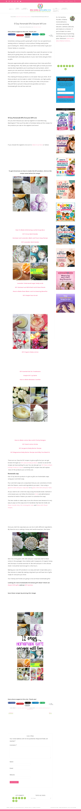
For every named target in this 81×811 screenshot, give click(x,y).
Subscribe (60, 1)
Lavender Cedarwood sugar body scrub (30, 283)
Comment (13, 745)
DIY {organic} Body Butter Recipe (30, 448)
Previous (11, 712)
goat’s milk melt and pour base (42, 487)
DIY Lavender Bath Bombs (30, 242)
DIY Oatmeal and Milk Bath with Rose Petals (30, 287)
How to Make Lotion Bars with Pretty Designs (30, 440)
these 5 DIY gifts (13, 585)
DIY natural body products (29, 463)
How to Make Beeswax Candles (30, 379)
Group (71, 1)
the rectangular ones (27, 505)
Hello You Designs (72, 807)
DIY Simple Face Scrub (30, 295)
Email (11, 768)
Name (11, 762)
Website (12, 775)
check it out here (37, 145)
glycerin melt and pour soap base (18, 487)
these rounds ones (14, 505)
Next (50, 712)
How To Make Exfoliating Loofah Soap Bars (30, 230)
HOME (8, 807)
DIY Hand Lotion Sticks (30, 444)
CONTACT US (12, 807)
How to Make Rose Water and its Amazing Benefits (30, 291)
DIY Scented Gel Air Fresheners (30, 371)
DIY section (29, 585)
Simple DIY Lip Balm (30, 375)
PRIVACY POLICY (28, 807)
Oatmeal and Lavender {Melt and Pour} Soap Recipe (30, 238)
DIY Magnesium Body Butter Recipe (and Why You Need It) (30, 452)
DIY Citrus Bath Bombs (30, 234)
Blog (66, 1)
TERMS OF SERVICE (36, 807)
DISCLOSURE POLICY (20, 807)
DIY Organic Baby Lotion (30, 352)
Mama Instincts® (40, 8)
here (36, 494)
